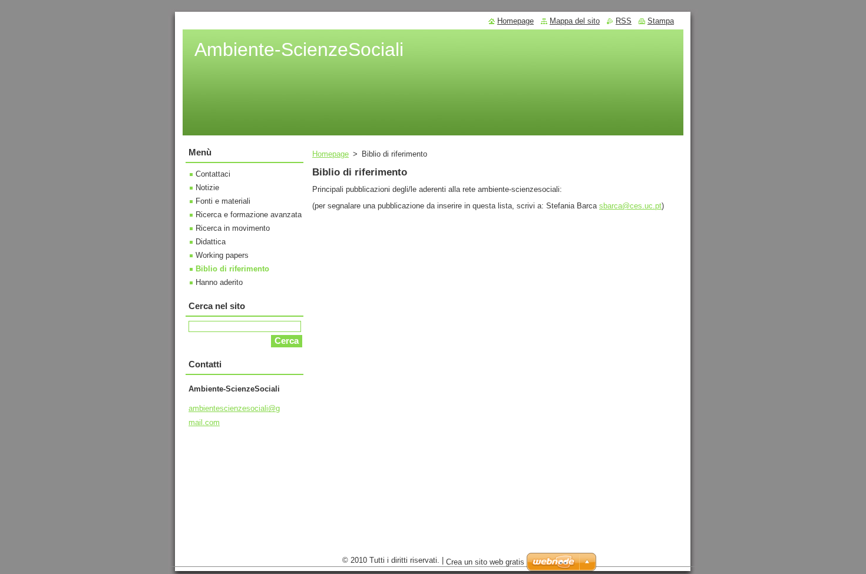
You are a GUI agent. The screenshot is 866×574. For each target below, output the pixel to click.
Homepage (330, 154)
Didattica (211, 241)
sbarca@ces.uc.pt (630, 205)
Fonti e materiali (223, 201)
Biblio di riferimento (232, 268)
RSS (624, 20)
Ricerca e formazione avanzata (249, 214)
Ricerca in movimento (233, 228)
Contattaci (213, 174)
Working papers (222, 255)
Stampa (660, 20)
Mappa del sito (575, 20)
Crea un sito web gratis (485, 562)
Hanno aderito (219, 282)
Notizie (207, 187)
